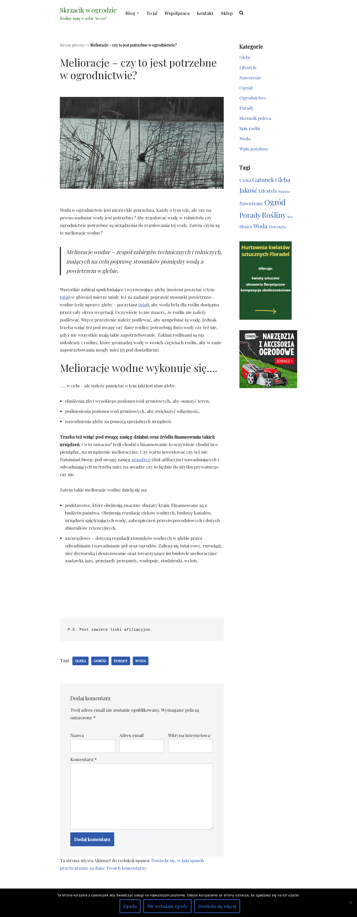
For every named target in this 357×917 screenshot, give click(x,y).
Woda (140, 660)
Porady (121, 660)
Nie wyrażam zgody (167, 906)
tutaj (64, 297)
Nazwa (77, 735)
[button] (138, 13)
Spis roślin (249, 128)
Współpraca (177, 13)
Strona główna (72, 45)
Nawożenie (250, 77)
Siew (290, 217)
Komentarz (83, 759)
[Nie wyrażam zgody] (350, 902)
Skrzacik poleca (255, 118)
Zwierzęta (277, 226)
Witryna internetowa (189, 735)
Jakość (248, 190)
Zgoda (130, 906)
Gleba (80, 660)
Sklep (227, 13)
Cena (245, 180)
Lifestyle (248, 67)
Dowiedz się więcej (217, 906)
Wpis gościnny (253, 148)
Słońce (245, 226)
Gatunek (263, 180)
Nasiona (284, 191)
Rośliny (274, 215)
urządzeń (141, 459)
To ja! (151, 13)
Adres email (131, 735)
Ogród (100, 660)
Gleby (245, 57)
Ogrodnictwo (252, 98)
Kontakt (205, 13)
